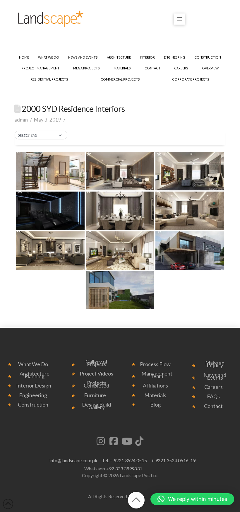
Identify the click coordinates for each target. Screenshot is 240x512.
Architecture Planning (34, 375)
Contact (213, 406)
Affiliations (155, 385)
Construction (33, 404)
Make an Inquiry (214, 364)
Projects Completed (96, 384)
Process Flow (155, 364)
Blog (155, 404)
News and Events (214, 376)
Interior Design (33, 385)
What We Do (33, 364)
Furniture (95, 395)
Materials (155, 395)
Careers (213, 387)
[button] (179, 19)
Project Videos (96, 373)
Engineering (33, 395)
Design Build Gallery (96, 406)
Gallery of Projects (96, 363)
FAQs (213, 396)
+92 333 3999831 (124, 468)
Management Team (156, 375)
